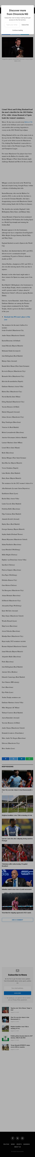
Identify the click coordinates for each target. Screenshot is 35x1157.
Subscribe (25, 25)
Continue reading (17, 30)
